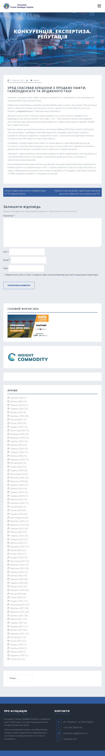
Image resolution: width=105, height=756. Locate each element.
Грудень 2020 (17, 645)
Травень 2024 (17, 496)
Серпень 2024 (17, 485)
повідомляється (24, 111)
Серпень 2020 (17, 648)
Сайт (5, 268)
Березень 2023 (18, 547)
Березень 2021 (18, 634)
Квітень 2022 (17, 586)
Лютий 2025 (16, 463)
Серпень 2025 (17, 441)
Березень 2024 (18, 503)
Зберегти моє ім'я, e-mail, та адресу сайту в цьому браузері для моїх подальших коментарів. (52, 275)
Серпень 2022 (17, 572)
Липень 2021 (17, 619)
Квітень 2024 (17, 499)
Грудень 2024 (17, 470)
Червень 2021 (17, 623)
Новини (36, 80)
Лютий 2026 (16, 420)
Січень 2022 (16, 597)
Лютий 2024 (16, 507)
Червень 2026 (17, 405)
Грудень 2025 (17, 427)
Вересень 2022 (18, 568)
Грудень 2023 (17, 514)
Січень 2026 (16, 423)
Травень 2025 (17, 452)
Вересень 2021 (18, 612)
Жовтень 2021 (17, 608)
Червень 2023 (17, 536)
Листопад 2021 (18, 605)
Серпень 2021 (17, 616)
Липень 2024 (17, 488)
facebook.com (70, 739)
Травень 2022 (17, 583)
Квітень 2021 (17, 630)
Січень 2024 (16, 510)
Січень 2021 (16, 641)
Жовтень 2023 (17, 521)
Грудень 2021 (17, 601)
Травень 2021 (17, 626)
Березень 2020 (18, 655)
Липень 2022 (17, 576)
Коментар (9, 216)
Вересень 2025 (18, 438)
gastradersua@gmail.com (75, 733)
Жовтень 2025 (17, 434)
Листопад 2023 (18, 518)
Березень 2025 (18, 460)
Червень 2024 (17, 492)
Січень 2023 (16, 554)
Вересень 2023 (18, 525)
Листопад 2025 (18, 430)
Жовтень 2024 (17, 478)
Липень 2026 (17, 401)
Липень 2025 (17, 445)
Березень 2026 (18, 416)
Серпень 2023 (17, 528)
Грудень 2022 (17, 557)
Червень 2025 (17, 449)
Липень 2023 (17, 532)
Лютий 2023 (16, 550)
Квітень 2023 (17, 543)
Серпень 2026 (17, 398)
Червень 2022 (17, 579)
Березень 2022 (18, 590)
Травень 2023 (17, 539)
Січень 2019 (16, 659)
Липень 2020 (17, 652)
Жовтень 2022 (17, 565)
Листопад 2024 (18, 474)
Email (6, 260)
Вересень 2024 (18, 481)
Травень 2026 (17, 409)
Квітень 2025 (17, 456)
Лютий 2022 (16, 594)
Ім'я (6, 252)
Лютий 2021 (16, 637)
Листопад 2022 (18, 561)
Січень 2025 (16, 467)
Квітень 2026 (17, 412)
